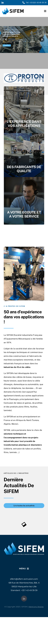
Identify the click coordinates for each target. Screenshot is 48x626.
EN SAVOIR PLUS (6, 45)
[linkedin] (3, 3)
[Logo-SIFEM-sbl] (13, 8)
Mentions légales (36, 608)
